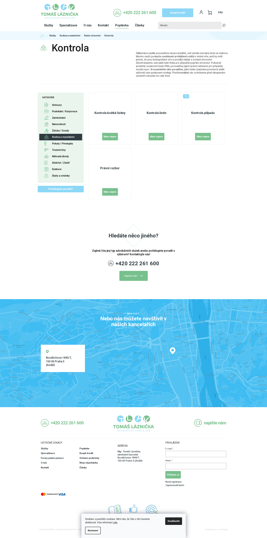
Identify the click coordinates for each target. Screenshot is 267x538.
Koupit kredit (177, 12)
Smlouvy (57, 105)
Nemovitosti (59, 124)
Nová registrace (173, 482)
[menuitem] (48, 25)
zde (115, 522)
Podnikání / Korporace (64, 111)
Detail (110, 136)
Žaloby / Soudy (60, 130)
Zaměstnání (59, 117)
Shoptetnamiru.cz (212, 529)
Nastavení (93, 530)
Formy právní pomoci (52, 458)
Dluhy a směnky (61, 175)
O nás (44, 462)
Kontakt (45, 467)
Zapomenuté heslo (174, 485)
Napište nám (131, 275)
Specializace (48, 453)
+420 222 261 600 (137, 263)
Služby (44, 448)
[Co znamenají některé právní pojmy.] (115, 510)
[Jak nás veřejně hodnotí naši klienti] (133, 510)
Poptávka (84, 448)
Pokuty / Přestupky (62, 143)
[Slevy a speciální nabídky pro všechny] (152, 510)
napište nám (215, 422)
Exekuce (56, 169)
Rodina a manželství (63, 137)
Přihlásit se (173, 474)
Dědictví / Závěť (61, 162)
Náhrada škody (60, 156)
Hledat (224, 25)
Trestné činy (59, 149)
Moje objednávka (88, 462)
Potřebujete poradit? (60, 189)
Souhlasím (174, 521)
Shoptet (224, 529)
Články (83, 467)
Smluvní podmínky (89, 458)
